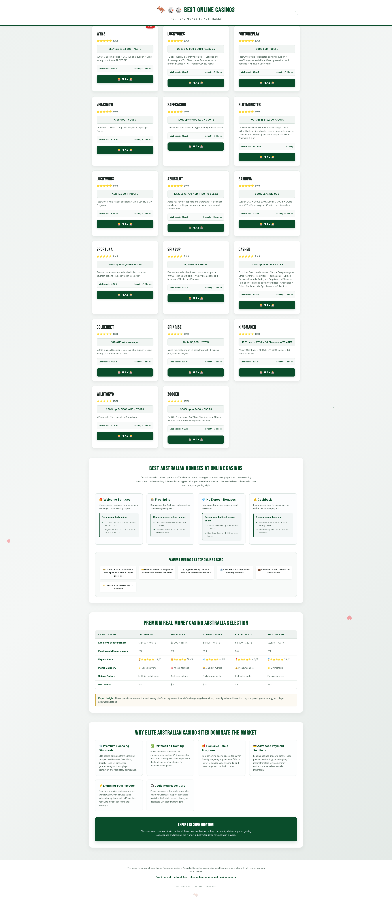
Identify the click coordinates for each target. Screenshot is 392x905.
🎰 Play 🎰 (125, 79)
